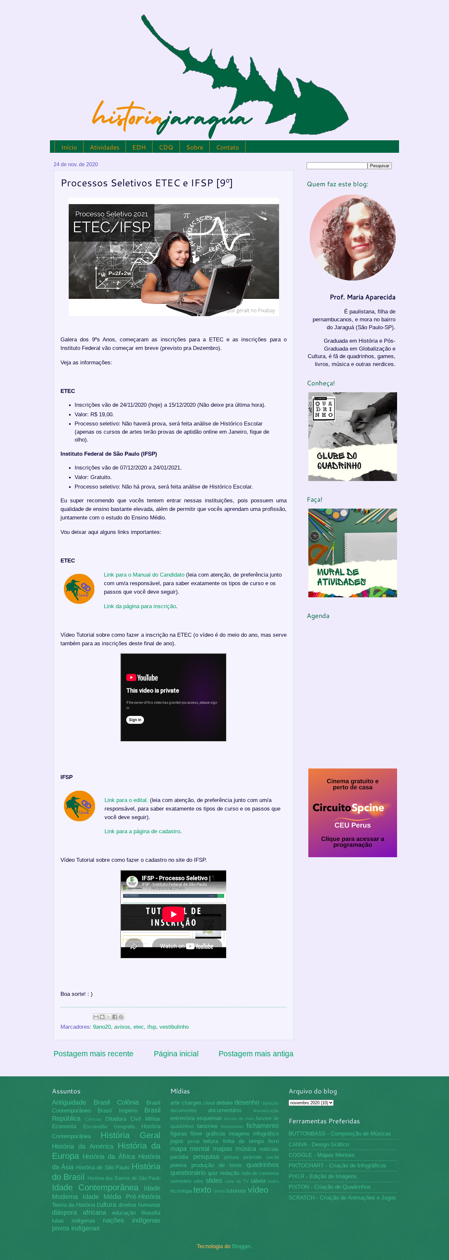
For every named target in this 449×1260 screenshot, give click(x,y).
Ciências (93, 1119)
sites (198, 1181)
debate (224, 1103)
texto (202, 1190)
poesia (178, 1165)
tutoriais (236, 1191)
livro (273, 1141)
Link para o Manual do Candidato (144, 574)
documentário (224, 1110)
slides (214, 1180)
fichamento (263, 1125)
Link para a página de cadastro (142, 831)
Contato (227, 147)
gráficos (215, 1134)
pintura (231, 1157)
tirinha (219, 1191)
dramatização (266, 1110)
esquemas (209, 1118)
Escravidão (95, 1126)
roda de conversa (260, 1173)
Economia (64, 1126)
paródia (179, 1157)
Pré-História (143, 1196)
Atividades (104, 147)
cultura (106, 1204)
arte (175, 1103)
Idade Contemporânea (95, 1187)
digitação (270, 1103)
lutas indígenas (73, 1221)
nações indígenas (131, 1220)
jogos (176, 1141)
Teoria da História (73, 1205)
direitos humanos (139, 1205)
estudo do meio (239, 1118)
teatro (273, 1181)
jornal (193, 1141)
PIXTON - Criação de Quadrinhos (330, 1187)
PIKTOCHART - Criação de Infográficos (337, 1165)
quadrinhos (263, 1164)
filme (196, 1134)
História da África (109, 1156)
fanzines (207, 1126)
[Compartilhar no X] (108, 1017)
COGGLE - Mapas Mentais (322, 1155)
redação (229, 1173)
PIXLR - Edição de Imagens (323, 1176)
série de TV (236, 1181)
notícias (269, 1149)
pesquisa (206, 1156)
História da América (82, 1146)
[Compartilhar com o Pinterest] (121, 1017)
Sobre (194, 147)
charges (191, 1103)
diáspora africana (79, 1212)
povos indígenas (76, 1228)
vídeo (258, 1190)
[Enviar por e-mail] (96, 1017)
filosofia (150, 1213)
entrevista (182, 1118)
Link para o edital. (126, 800)
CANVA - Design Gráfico (319, 1144)
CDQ (166, 147)
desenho (246, 1102)
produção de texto (216, 1165)
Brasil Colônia (116, 1102)
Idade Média (102, 1196)
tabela (258, 1181)
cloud (209, 1103)
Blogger (241, 1246)
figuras (178, 1134)
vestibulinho (174, 1027)
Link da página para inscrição (140, 606)
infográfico (266, 1134)
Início (69, 147)
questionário (188, 1172)
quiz (213, 1173)
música (245, 1148)
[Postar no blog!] (102, 1017)
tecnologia (181, 1191)
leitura (210, 1141)
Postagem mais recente (93, 1053)
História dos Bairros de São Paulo (123, 1178)
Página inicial (176, 1053)
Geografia (124, 1126)
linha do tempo (243, 1141)
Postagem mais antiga (256, 1053)
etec (138, 1027)
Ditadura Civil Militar (133, 1119)
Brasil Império (117, 1111)
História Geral (131, 1135)
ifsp (151, 1027)
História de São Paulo (103, 1167)
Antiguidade (69, 1102)
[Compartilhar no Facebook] (114, 1017)
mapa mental (190, 1148)
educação (124, 1213)
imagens (239, 1134)
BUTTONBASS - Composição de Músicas (340, 1134)
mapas (222, 1148)
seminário (180, 1181)
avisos (122, 1027)
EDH (139, 147)
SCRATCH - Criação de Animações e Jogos (342, 1198)
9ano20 (102, 1027)
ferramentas (232, 1126)
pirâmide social (261, 1157)
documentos (183, 1110)
